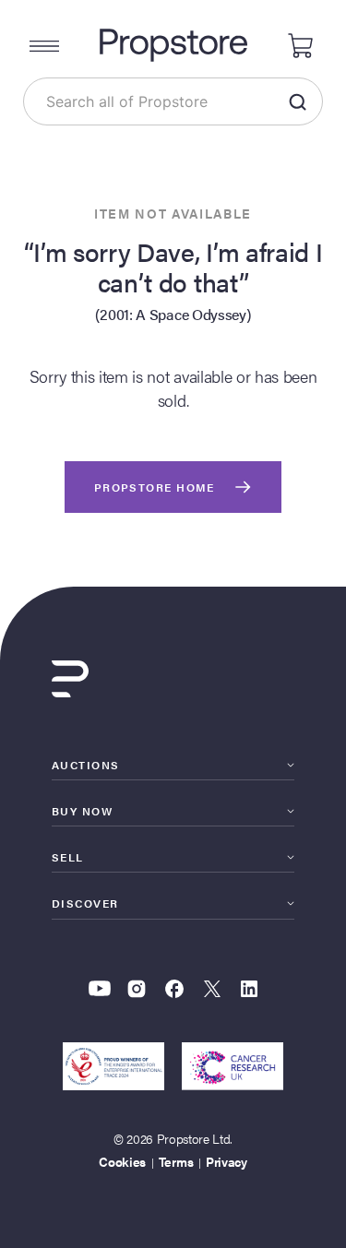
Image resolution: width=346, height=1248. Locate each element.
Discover (85, 903)
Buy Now (82, 810)
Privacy (226, 1161)
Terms (176, 1161)
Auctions (86, 764)
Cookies (122, 1161)
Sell (68, 857)
